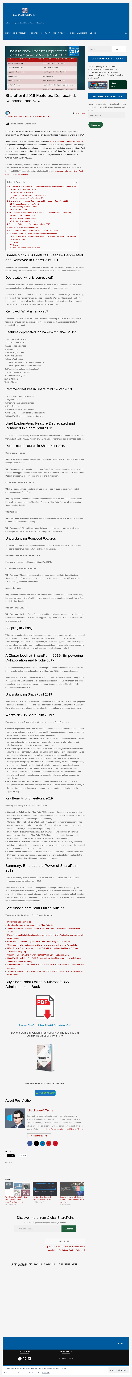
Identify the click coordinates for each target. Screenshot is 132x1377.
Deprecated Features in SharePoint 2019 (27, 204)
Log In (93, 33)
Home (8, 33)
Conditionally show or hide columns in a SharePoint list (30, 925)
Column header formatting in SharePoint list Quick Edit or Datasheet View (38, 955)
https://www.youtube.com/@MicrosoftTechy (64, 1129)
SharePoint (28, 116)
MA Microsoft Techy (15, 116)
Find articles (19, 33)
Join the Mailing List (77, 33)
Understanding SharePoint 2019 (24, 216)
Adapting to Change (20, 209)
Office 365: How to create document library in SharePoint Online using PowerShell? (42, 945)
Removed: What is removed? (23, 192)
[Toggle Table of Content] (74, 183)
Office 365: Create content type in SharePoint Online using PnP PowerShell (38, 941)
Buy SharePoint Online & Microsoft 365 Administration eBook (33, 230)
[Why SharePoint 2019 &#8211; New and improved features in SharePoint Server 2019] (17, 1189)
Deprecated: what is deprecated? (24, 189)
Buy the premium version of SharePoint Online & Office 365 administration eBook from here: (45, 237)
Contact (45, 33)
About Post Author (19, 239)
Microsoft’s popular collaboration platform (65, 141)
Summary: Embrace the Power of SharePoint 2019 (29, 224)
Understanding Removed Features (25, 207)
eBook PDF (33, 33)
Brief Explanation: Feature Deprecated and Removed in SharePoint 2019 (38, 201)
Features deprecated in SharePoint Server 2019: (30, 195)
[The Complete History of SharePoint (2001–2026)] (45, 1189)
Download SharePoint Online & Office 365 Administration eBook (34, 234)
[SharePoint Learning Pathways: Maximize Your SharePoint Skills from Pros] (72, 1189)
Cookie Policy (46, 1373)
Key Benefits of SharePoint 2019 (24, 221)
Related (15, 245)
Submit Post (59, 33)
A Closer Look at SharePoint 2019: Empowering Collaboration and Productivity (40, 213)
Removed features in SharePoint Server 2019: (29, 198)
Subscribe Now (115, 85)
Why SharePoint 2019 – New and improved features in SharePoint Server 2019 (16, 1199)
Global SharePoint (25, 15)
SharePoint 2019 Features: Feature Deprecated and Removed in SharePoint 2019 (42, 187)
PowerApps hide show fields (19, 922)
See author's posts (39, 1136)
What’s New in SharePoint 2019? (24, 218)
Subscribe (69, 1229)
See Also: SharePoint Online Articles (23, 227)
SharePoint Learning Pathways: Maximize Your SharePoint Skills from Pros (72, 1199)
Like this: (16, 242)
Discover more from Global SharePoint (26, 248)
